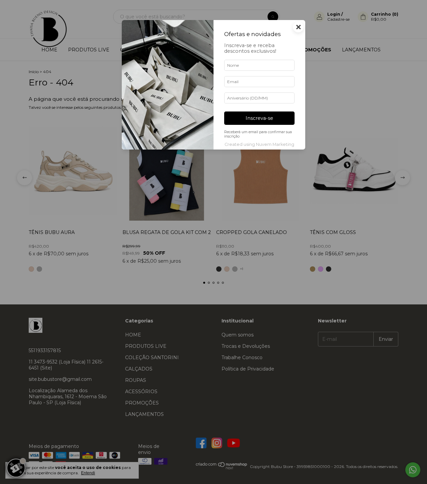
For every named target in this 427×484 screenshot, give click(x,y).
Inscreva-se (259, 118)
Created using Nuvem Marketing (259, 144)
